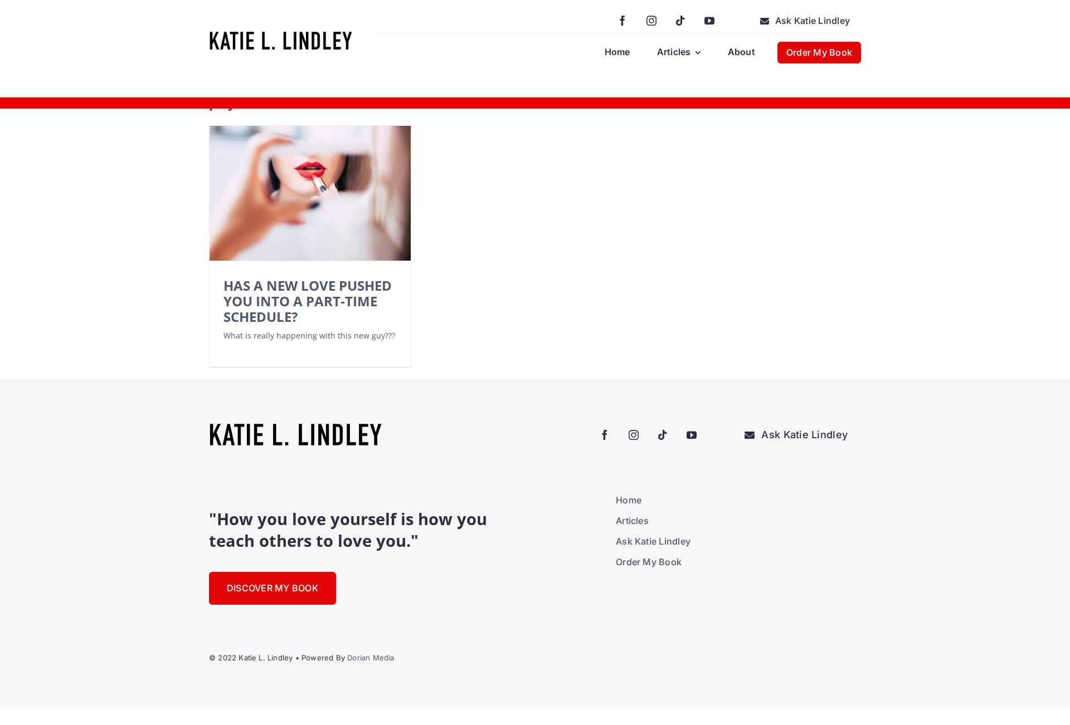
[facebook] (622, 20)
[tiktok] (680, 20)
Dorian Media (370, 657)
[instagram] (651, 20)
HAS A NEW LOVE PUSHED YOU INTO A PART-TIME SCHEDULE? (307, 301)
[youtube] (709, 20)
